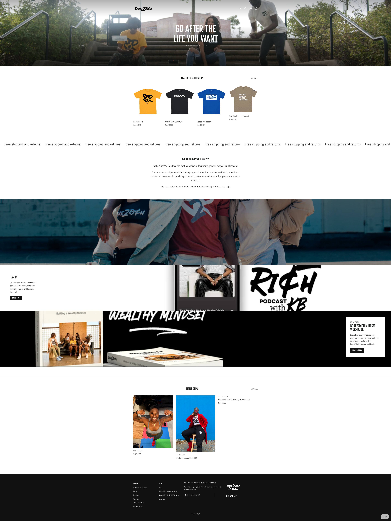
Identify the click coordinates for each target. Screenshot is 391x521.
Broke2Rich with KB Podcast (168, 491)
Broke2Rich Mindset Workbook (169, 495)
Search (135, 484)
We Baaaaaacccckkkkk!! (186, 457)
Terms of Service (138, 503)
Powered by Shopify (195, 514)
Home (161, 484)
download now (357, 350)
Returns (135, 495)
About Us (162, 499)
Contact (136, 499)
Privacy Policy (137, 507)
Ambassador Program (140, 487)
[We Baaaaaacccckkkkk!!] (195, 423)
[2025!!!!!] (153, 421)
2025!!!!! (137, 454)
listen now (15, 298)
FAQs (135, 491)
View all (254, 78)
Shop (160, 487)
